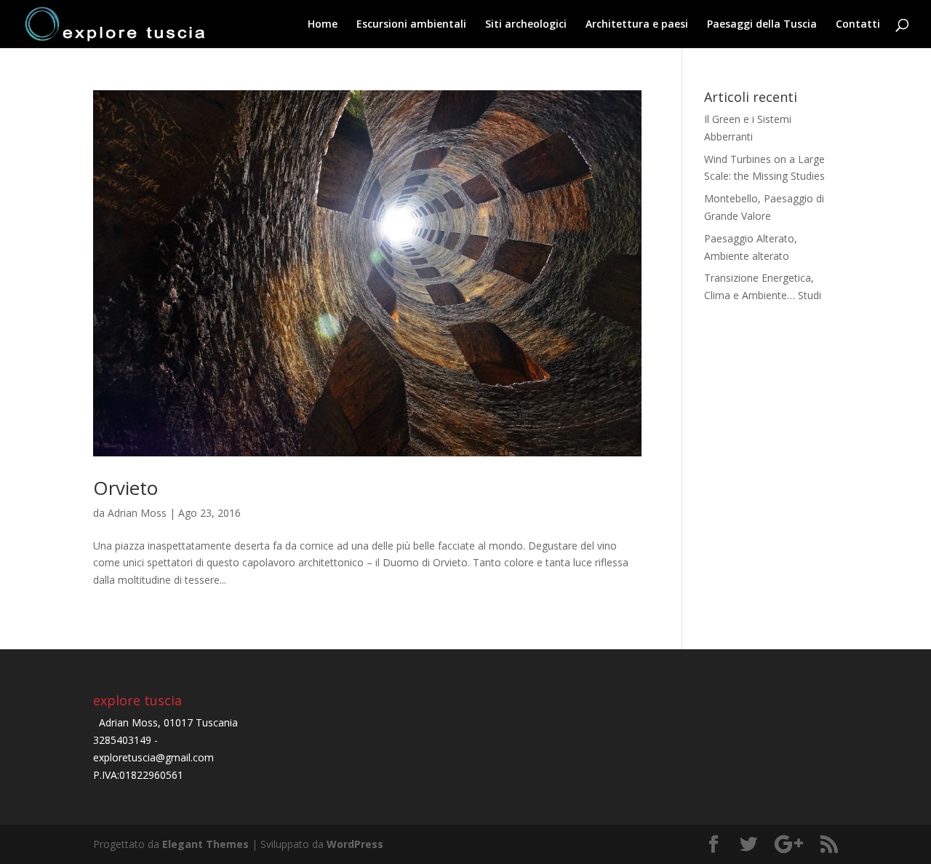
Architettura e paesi (637, 25)
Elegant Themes (205, 844)
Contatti (858, 25)
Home (322, 25)
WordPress (355, 844)
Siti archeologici (526, 25)
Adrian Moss (137, 513)
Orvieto (125, 488)
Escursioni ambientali (411, 25)
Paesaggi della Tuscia (762, 25)
